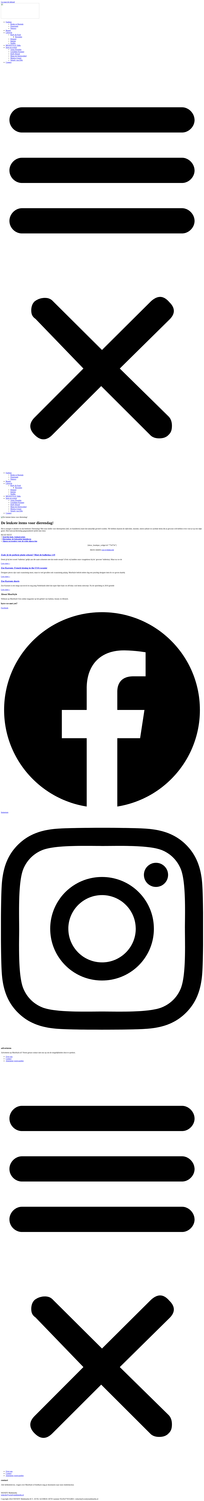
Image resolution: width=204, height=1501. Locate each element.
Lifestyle (9, 33)
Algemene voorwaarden (15, 1061)
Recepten (18, 37)
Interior (13, 41)
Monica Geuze (15, 58)
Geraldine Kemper (17, 52)
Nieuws (13, 28)
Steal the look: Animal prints (13, 537)
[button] (102, 267)
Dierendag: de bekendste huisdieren (16, 539)
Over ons (9, 1057)
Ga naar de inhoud (8, 2)
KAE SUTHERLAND (108, 550)
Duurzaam (14, 26)
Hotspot (13, 39)
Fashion (9, 22)
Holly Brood (15, 54)
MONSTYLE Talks (13, 45)
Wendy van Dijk (16, 60)
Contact (8, 62)
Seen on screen (11, 47)
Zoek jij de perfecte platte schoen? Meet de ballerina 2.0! (28, 555)
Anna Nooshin (15, 50)
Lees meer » (5, 563)
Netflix (13, 43)
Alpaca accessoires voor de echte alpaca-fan (19, 541)
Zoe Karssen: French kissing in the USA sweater (24, 568)
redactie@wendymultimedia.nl (12, 1495)
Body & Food (15, 35)
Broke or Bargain (16, 24)
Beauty (8, 30)
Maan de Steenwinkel (18, 56)
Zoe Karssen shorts (10, 581)
